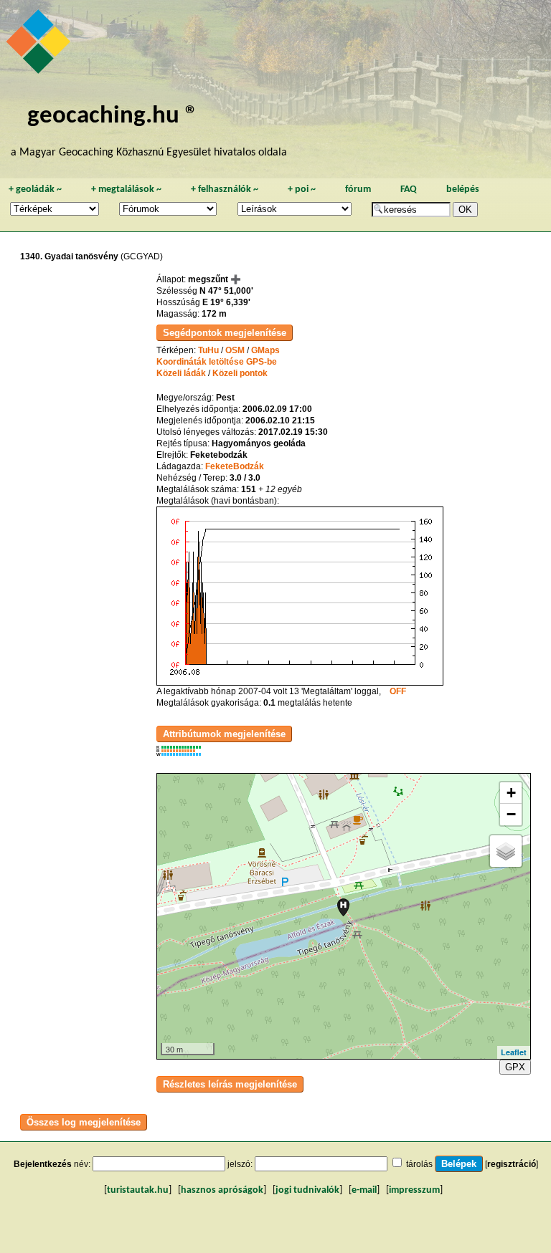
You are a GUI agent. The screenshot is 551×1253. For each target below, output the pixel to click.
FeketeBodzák (234, 466)
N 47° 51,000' (226, 291)
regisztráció (511, 1164)
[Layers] (506, 851)
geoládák (35, 189)
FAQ (408, 189)
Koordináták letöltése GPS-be (216, 362)
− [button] (511, 814)
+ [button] (511, 793)
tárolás (419, 1164)
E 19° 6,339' (226, 302)
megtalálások (126, 189)
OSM (235, 350)
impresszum (414, 1190)
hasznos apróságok (222, 1190)
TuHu (208, 350)
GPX (515, 1067)
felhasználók (224, 189)
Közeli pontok (240, 373)
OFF (398, 691)
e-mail (364, 1190)
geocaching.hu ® (112, 116)
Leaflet (514, 1052)
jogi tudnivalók (307, 1190)
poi (302, 189)
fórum (358, 189)
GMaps (265, 350)
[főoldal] (40, 45)
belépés (462, 189)
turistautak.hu (138, 1190)
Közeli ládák (181, 373)
